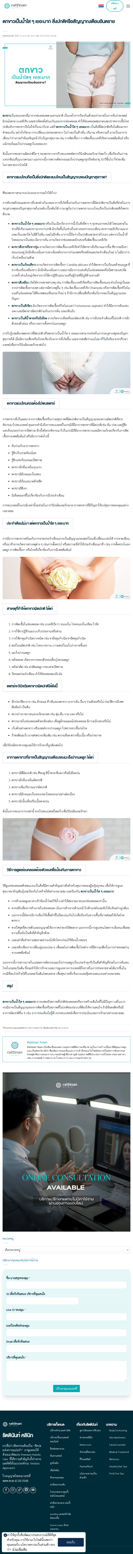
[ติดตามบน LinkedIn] (26, 1490)
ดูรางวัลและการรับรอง (90, 1430)
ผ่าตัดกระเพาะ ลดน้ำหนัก (60, 1504)
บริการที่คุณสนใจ (16, 1357)
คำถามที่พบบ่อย (87, 1451)
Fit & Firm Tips (116, 1473)
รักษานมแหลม (57, 1477)
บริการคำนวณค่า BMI (60, 1430)
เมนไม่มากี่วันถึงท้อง (102, 339)
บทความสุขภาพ (34, 1027)
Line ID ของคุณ (16, 1309)
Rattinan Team (48, 35)
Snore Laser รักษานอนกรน (59, 1526)
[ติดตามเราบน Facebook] (6, 1490)
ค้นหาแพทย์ (56, 1455)
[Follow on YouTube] (33, 1490)
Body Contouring (118, 1430)
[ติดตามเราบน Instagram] (13, 1490)
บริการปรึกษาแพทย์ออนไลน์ (59, 1439)
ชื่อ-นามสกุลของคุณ (18, 1278)
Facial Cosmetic (117, 1444)
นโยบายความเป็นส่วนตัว (88, 1475)
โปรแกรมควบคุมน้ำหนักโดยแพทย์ (59, 1493)
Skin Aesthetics (117, 1437)
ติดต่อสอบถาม (57, 1448)
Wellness (114, 1459)
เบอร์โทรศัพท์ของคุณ (17, 1325)
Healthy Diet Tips (118, 1466)
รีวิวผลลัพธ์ (85, 1459)
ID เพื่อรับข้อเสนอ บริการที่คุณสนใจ (25, 1293)
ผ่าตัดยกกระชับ (57, 1484)
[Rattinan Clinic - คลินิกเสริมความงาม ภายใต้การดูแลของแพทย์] (16, 6)
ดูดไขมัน (54, 1462)
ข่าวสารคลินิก (86, 1437)
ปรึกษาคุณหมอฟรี (66, 1388)
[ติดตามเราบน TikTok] (19, 1490)
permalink (63, 1027)
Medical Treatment (119, 1451)
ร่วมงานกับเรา (86, 1466)
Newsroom (85, 1444)
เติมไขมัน (54, 1470)
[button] (128, 6)
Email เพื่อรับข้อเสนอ (18, 1341)
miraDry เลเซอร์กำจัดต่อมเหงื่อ (60, 1515)
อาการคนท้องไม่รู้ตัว (43, 1013)
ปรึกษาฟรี (114, 6)
